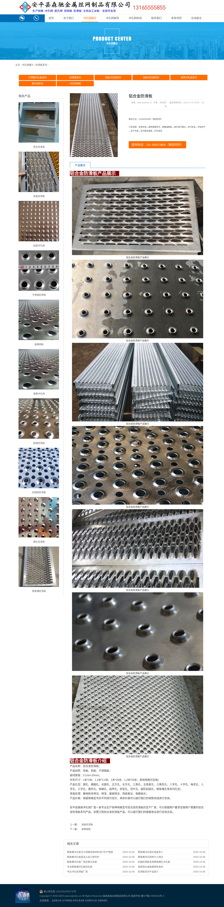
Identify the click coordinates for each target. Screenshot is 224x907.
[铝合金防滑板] (94, 125)
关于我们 (68, 18)
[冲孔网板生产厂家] (92, 11)
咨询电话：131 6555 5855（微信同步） (157, 144)
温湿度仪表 (56, 900)
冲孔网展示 (89, 18)
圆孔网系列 (37, 83)
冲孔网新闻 (135, 18)
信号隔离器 (67, 900)
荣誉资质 (176, 18)
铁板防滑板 (87, 824)
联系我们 (156, 18)
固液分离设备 (78, 900)
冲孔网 (87, 807)
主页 (17, 65)
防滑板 (95, 766)
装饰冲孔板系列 (189, 77)
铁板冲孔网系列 (151, 77)
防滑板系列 (41, 65)
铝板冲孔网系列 (113, 77)
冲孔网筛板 (75, 83)
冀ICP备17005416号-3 (152, 896)
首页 (51, 18)
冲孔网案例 (112, 18)
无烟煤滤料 (102, 900)
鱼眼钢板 (86, 829)
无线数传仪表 (91, 900)
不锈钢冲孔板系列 (37, 77)
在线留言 (196, 18)
